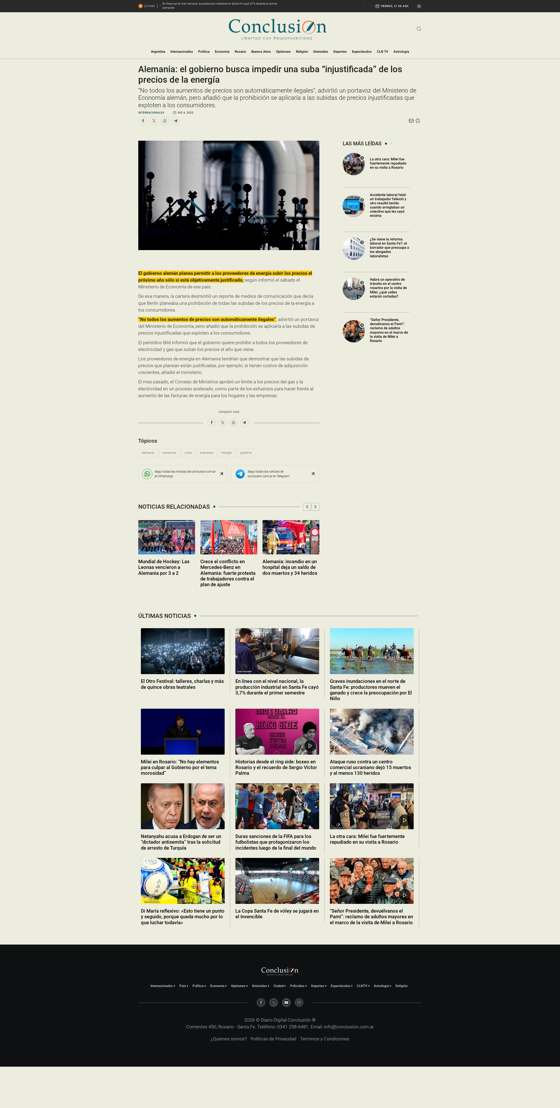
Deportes (340, 52)
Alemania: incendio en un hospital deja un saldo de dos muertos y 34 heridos (289, 567)
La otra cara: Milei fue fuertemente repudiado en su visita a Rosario (388, 163)
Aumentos (169, 452)
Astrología (401, 52)
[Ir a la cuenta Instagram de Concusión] (299, 1002)
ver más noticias (280, 934)
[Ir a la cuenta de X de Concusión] (273, 1002)
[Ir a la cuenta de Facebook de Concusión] (261, 1002)
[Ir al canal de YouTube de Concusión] (286, 1002)
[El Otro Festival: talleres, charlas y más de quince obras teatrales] (183, 651)
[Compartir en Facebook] (143, 120)
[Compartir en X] (154, 120)
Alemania (148, 452)
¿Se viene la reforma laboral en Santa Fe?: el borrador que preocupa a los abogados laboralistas (389, 247)
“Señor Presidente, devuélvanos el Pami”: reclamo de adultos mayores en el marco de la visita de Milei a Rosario (389, 330)
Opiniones (283, 52)
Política (204, 52)
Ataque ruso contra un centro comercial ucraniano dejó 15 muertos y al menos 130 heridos (370, 767)
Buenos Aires (261, 52)
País (182, 986)
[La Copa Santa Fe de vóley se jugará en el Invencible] (277, 881)
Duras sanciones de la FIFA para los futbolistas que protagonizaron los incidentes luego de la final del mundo (275, 842)
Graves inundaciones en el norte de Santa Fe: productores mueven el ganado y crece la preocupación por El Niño (371, 689)
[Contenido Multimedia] (310, 746)
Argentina (158, 52)
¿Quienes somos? (229, 1038)
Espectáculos (362, 52)
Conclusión (299, 1020)
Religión (302, 52)
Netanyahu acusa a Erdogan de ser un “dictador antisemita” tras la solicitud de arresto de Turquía (181, 842)
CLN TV (382, 52)
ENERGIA (227, 452)
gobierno (246, 452)
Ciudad (278, 986)
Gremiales (320, 52)
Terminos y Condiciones (324, 1038)
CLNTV (362, 986)
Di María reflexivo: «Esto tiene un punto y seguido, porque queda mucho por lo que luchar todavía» (182, 916)
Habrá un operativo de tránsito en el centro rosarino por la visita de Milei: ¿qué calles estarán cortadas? (388, 287)
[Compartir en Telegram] (176, 120)
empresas (206, 452)
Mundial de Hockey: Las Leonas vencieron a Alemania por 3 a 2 (163, 567)
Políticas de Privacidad (273, 1038)
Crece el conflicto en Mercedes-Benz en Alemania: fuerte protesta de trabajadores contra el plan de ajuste (228, 573)
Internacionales (181, 52)
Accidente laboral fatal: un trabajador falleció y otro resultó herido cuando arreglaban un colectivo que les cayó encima (388, 205)
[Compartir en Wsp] (165, 120)
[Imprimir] (417, 120)
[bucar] (419, 28)
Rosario (240, 52)
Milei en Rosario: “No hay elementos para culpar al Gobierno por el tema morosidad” (180, 767)
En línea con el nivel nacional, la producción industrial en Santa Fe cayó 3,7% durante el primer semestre (277, 687)
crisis (188, 452)
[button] (307, 507)
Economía (222, 52)
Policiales (297, 986)
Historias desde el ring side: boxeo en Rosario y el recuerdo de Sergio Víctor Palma (276, 767)
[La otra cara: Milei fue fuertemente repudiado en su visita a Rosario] (372, 806)
